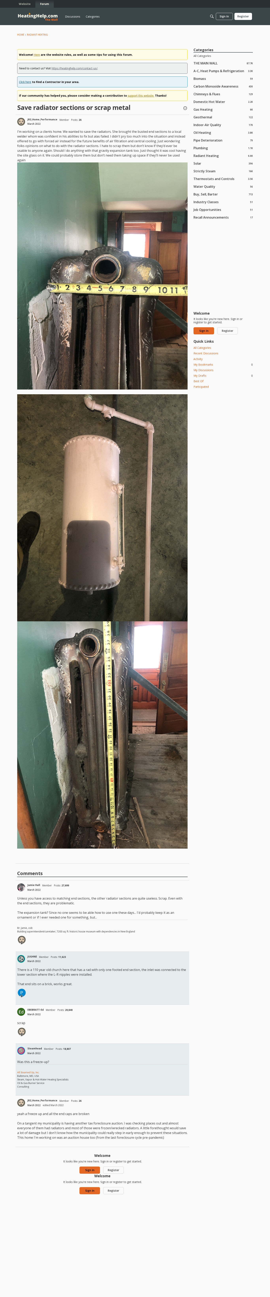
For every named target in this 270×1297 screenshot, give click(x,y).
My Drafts (223, 375)
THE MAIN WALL (223, 63)
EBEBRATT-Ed (35, 1009)
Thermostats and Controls (223, 179)
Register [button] (113, 1170)
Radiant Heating (223, 156)
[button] (185, 108)
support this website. (141, 95)
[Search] (211, 16)
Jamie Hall (33, 885)
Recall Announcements (223, 217)
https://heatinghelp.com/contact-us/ (74, 68)
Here (37, 55)
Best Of (198, 381)
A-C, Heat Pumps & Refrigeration (223, 71)
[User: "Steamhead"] (21, 1051)
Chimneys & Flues (223, 94)
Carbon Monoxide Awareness (223, 86)
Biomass (223, 78)
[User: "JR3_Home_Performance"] (21, 122)
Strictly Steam (223, 171)
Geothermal (223, 117)
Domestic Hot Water (223, 102)
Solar (223, 163)
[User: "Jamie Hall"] (21, 887)
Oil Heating (223, 132)
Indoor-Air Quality (223, 125)
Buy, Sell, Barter (223, 194)
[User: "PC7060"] (22, 993)
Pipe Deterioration (223, 140)
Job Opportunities (223, 210)
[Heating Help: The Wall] (38, 16)
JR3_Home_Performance (42, 119)
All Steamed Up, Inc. (28, 1072)
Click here (25, 82)
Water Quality (223, 186)
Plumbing (223, 148)
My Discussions (203, 370)
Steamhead (34, 1048)
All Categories (202, 56)
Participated (201, 387)
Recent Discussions (206, 353)
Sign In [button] (89, 1170)
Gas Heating (223, 109)
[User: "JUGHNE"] (21, 959)
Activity (198, 359)
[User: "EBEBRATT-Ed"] (21, 1012)
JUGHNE (32, 956)
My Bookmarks (223, 364)
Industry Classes (223, 202)
